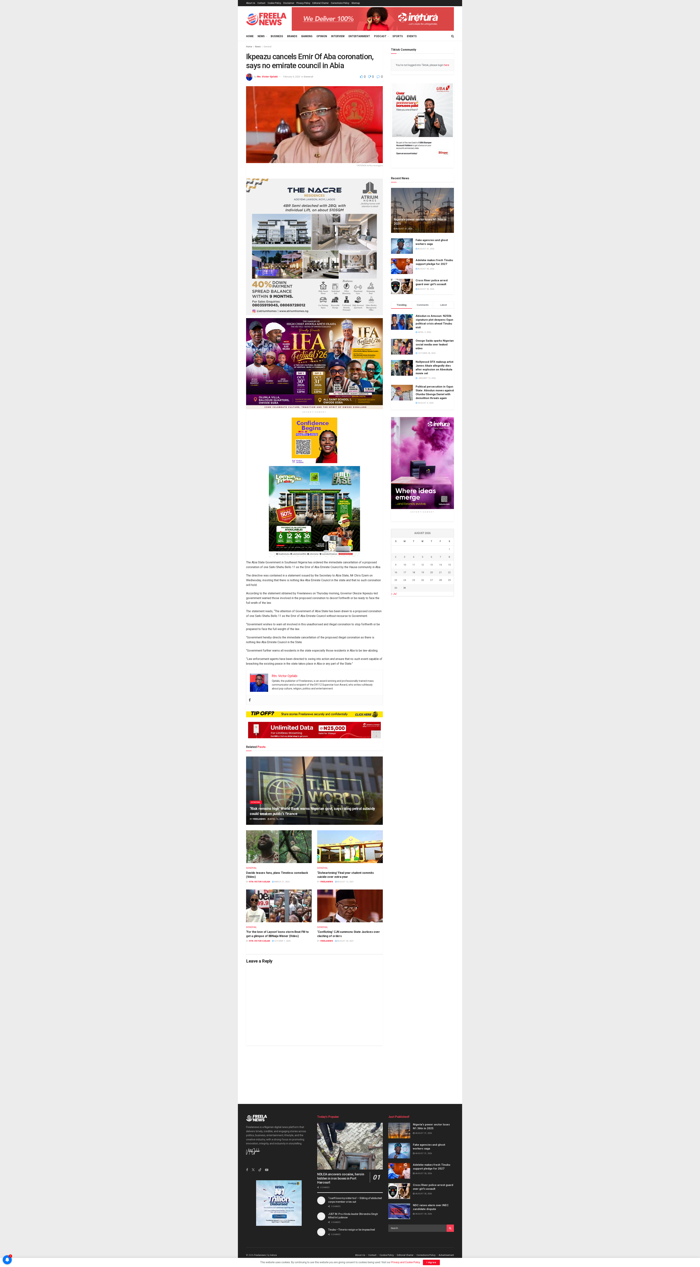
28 (440, 580)
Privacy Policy (303, 3)
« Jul (393, 594)
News (261, 36)
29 (449, 580)
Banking (306, 36)
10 (404, 564)
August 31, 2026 (403, 229)
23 (395, 580)
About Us (250, 3)
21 (440, 572)
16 (395, 572)
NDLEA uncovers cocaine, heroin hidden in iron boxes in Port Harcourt (340, 1178)
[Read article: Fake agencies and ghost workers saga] (402, 246)
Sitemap (355, 3)
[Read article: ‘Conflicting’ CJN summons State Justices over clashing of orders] (350, 905)
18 (413, 572)
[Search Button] (452, 36)
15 (449, 564)
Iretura (273, 1255)
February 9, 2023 (291, 76)
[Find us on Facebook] (247, 1170)
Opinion (321, 36)
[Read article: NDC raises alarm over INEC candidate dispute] (399, 1211)
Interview (338, 36)
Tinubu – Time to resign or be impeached (351, 1229)
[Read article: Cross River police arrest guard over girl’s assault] (402, 286)
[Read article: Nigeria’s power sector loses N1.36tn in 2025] (422, 210)
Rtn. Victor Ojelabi (267, 76)
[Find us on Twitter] (253, 1170)
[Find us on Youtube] (266, 1170)
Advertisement (446, 1255)
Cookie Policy (274, 3)
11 (413, 564)
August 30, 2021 (345, 941)
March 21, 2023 (281, 882)
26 (422, 580)
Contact (261, 3)
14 (440, 564)
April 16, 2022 (276, 819)
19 (422, 572)
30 (395, 587)
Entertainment (359, 36)
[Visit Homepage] (266, 19)
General (267, 46)
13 (431, 564)
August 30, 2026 (425, 269)
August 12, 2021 (345, 882)
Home (250, 36)
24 (404, 580)
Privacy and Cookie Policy (405, 1262)
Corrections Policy (340, 3)
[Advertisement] (350, 1071)
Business (277, 36)
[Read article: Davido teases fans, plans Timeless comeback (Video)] (279, 846)
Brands (292, 36)
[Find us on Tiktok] (259, 1170)
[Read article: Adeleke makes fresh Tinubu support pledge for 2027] (402, 266)
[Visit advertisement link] (373, 19)
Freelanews (259, 819)
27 (431, 580)
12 (422, 564)
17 (404, 572)
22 (449, 572)
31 (404, 587)
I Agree (431, 1262)
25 (413, 580)
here (446, 65)
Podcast (380, 36)
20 (431, 572)
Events (412, 36)
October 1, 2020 (282, 941)
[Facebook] (249, 700)
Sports (397, 36)
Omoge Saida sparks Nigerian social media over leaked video (435, 344)
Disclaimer (288, 3)
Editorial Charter (320, 3)
